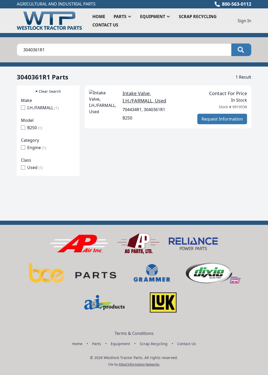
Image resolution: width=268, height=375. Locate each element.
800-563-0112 (236, 4)
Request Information (222, 119)
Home (98, 16)
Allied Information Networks (139, 364)
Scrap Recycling (198, 16)
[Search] (241, 50)
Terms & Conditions (134, 333)
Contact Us (105, 25)
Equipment (120, 343)
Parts (96, 343)
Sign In (244, 21)
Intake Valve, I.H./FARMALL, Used (144, 97)
